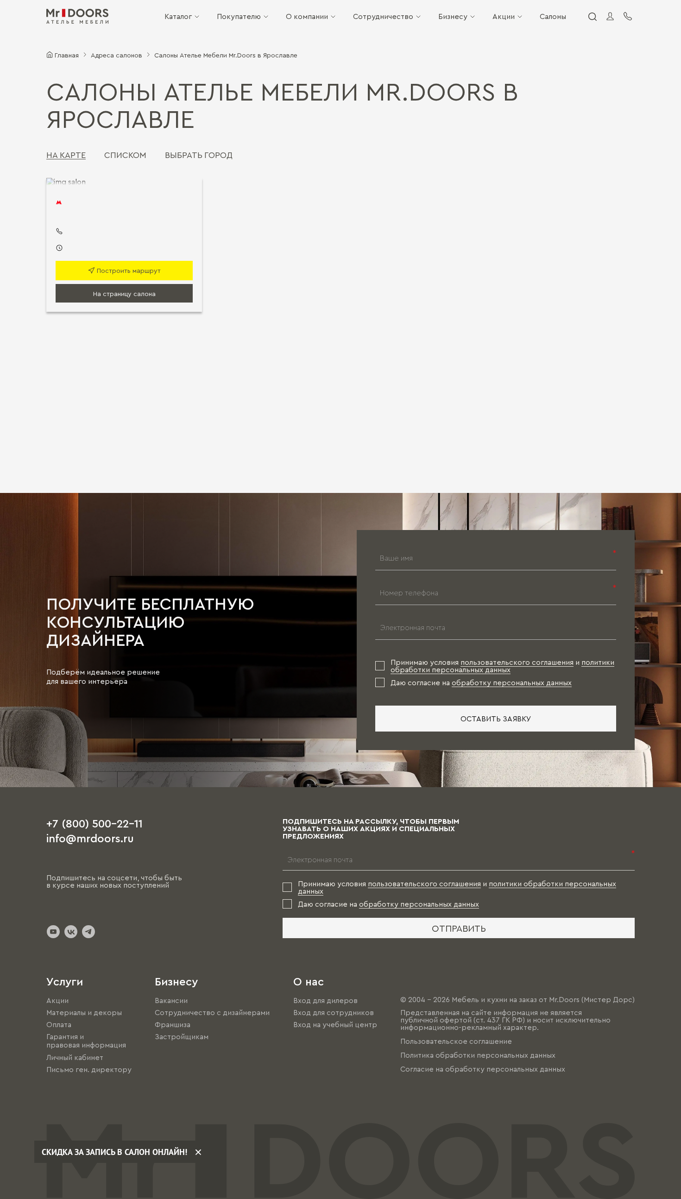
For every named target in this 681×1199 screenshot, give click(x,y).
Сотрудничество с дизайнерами (212, 1012)
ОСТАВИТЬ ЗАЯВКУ (495, 718)
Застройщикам (181, 1036)
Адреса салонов (116, 54)
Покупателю (239, 16)
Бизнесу (452, 16)
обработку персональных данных (512, 682)
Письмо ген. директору (89, 1069)
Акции (503, 16)
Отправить (459, 928)
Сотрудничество (383, 16)
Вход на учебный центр (335, 1024)
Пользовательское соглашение (456, 1041)
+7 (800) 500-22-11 (94, 822)
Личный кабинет (74, 1057)
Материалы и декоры (84, 1012)
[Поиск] (592, 16)
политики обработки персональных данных (502, 665)
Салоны (553, 16)
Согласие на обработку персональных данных (482, 1069)
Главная (67, 54)
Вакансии (171, 1000)
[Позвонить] (628, 16)
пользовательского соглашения (517, 662)
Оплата (58, 1024)
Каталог (178, 16)
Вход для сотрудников (333, 1012)
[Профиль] (610, 16)
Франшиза (172, 1024)
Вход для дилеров (325, 1000)
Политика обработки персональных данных (477, 1055)
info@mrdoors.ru (90, 837)
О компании (307, 16)
